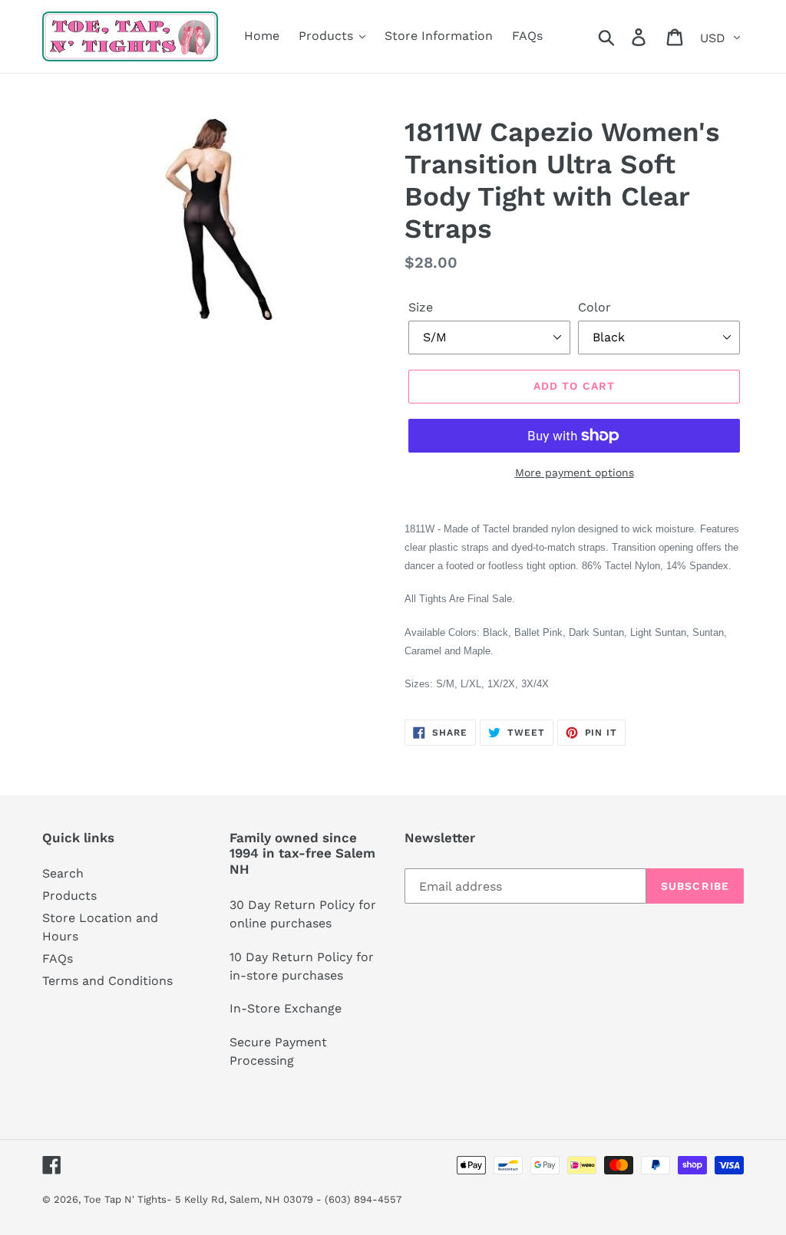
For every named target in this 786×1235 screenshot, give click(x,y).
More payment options (574, 472)
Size (420, 307)
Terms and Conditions (107, 980)
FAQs (57, 958)
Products (69, 895)
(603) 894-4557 (363, 1199)
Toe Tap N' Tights (125, 1199)
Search (63, 873)
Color (594, 307)
